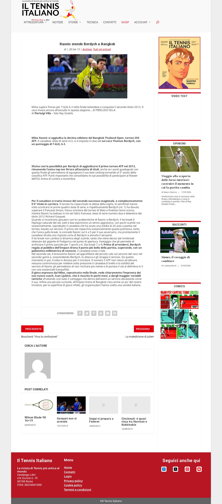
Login (68, 476)
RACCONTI (179, 224)
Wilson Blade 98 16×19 (35, 419)
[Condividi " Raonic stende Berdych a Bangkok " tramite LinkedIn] (100, 313)
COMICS (179, 286)
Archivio (87, 49)
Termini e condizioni (77, 490)
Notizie (57, 22)
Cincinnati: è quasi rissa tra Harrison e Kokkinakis (134, 421)
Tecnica (92, 22)
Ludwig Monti (170, 265)
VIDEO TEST (179, 96)
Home (68, 467)
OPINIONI (179, 143)
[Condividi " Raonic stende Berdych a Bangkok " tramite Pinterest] (93, 313)
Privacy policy (73, 481)
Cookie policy (73, 485)
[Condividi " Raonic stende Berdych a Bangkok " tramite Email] (107, 313)
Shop (125, 22)
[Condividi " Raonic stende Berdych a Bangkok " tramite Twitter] (86, 313)
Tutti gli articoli (102, 49)
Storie (73, 22)
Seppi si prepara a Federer (101, 420)
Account (140, 22)
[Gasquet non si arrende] (71, 405)
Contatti (109, 22)
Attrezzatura (34, 22)
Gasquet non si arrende (67, 420)
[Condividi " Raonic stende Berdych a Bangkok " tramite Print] (114, 313)
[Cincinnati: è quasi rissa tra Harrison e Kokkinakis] (136, 405)
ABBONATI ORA (179, 65)
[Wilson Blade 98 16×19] (39, 404)
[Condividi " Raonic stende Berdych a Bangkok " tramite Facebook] (79, 313)
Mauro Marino (170, 192)
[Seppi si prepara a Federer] (103, 405)
